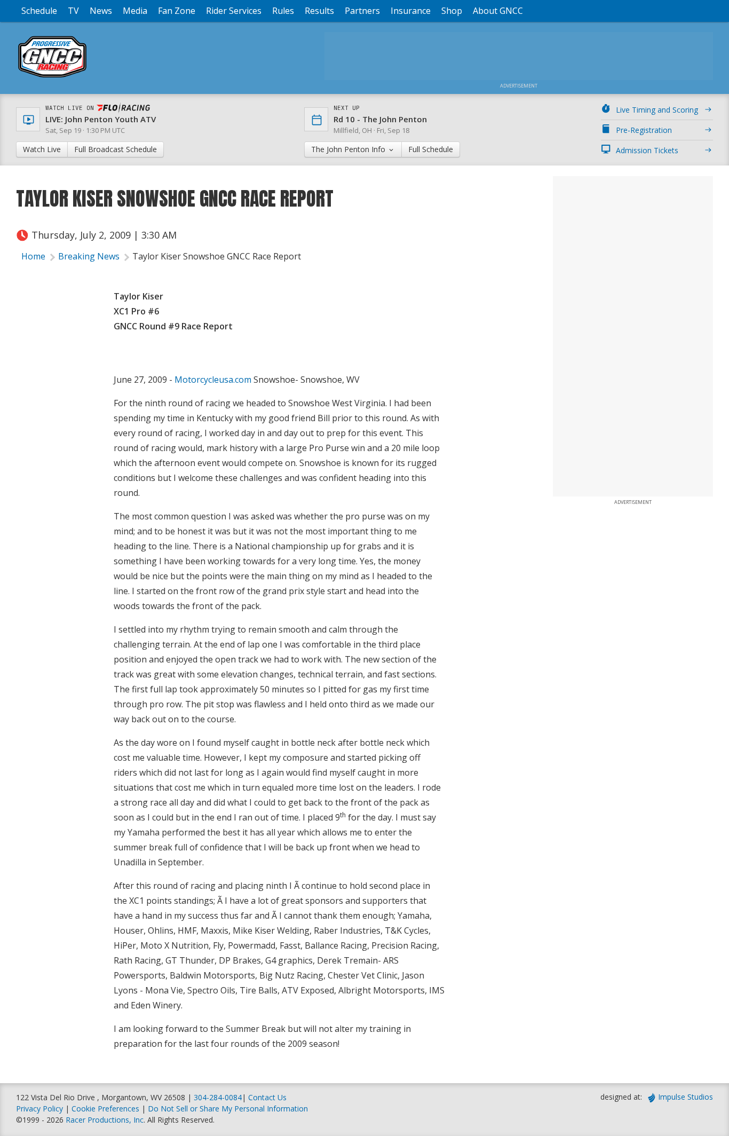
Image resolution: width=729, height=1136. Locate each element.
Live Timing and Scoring (657, 110)
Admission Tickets (647, 150)
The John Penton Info (349, 149)
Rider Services (234, 11)
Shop (451, 11)
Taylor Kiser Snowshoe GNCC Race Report (216, 256)
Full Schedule (430, 149)
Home (33, 256)
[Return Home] (52, 77)
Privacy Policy (39, 1108)
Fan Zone (176, 11)
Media (135, 11)
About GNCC (498, 11)
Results (319, 11)
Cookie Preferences (106, 1108)
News (101, 11)
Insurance (411, 11)
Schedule (39, 11)
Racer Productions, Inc (105, 1120)
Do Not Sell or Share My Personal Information (228, 1108)
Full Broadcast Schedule (115, 149)
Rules (283, 11)
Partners (362, 11)
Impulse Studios (685, 1097)
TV (73, 11)
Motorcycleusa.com (213, 379)
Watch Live (42, 149)
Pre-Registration (644, 130)
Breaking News (89, 256)
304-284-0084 (218, 1097)
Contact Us (267, 1097)
